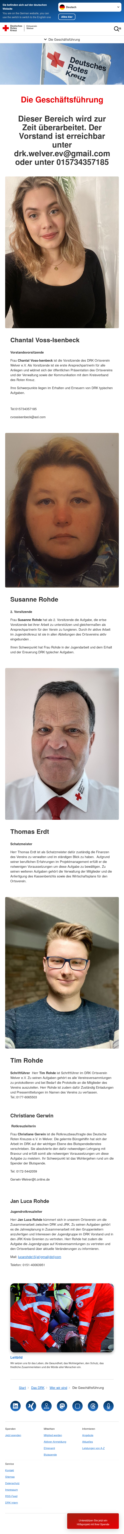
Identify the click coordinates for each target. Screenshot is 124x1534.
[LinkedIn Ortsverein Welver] (15, 1406)
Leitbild (16, 1357)
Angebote (87, 1435)
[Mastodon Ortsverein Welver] (62, 1406)
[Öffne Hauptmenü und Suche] (117, 29)
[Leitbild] (62, 1317)
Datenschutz (12, 1483)
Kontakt (9, 1470)
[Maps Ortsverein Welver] (46, 1406)
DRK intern (11, 1502)
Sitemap (10, 1477)
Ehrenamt (49, 1448)
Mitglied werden (53, 1435)
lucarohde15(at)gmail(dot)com (39, 1256)
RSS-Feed (11, 1496)
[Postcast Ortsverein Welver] (108, 1406)
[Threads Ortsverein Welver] (93, 1406)
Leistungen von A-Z (93, 1448)
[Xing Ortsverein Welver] (31, 1406)
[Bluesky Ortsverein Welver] (77, 1406)
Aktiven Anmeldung (55, 1442)
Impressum (11, 1490)
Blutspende (50, 1454)
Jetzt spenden (13, 1435)
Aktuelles (87, 1442)
